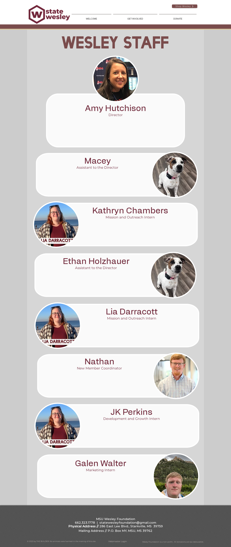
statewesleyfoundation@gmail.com (127, 522)
